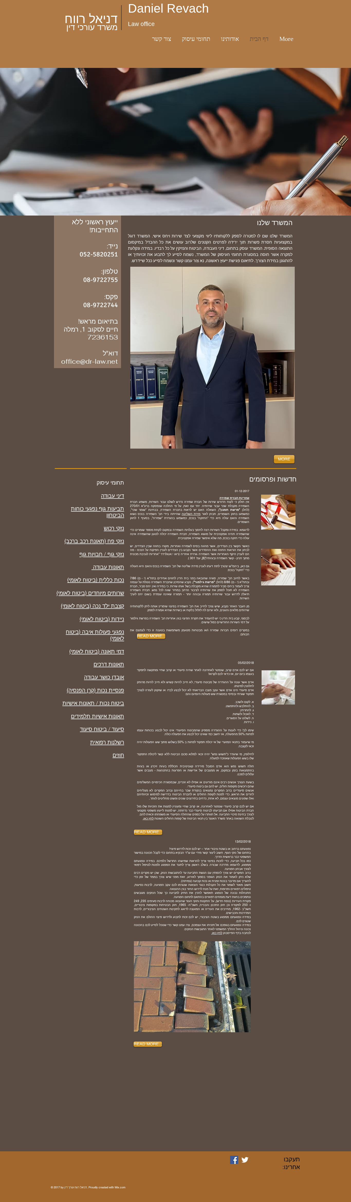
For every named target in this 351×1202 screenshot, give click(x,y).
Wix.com (120, 1187)
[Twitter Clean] (245, 1160)
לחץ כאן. (148, 818)
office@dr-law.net (89, 361)
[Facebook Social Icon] (234, 1160)
